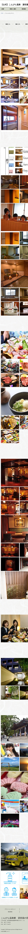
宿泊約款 (10, 911)
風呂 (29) (18, 24)
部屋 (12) (8, 24)
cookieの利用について (5, 931)
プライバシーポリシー (10, 909)
